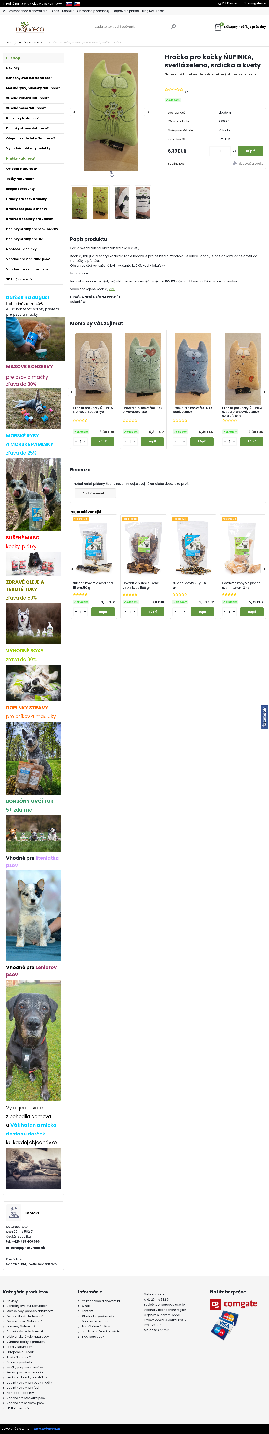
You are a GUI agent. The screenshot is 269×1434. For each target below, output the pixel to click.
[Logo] (30, 27)
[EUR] (69, 4)
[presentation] (74, 112)
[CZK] (77, 4)
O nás (55, 11)
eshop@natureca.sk (28, 1248)
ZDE (112, 289)
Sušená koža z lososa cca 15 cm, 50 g (93, 585)
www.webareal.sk (47, 1429)
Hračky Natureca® (30, 42)
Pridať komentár (95, 493)
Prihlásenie (229, 3)
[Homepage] (4, 11)
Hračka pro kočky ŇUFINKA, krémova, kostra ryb (93, 410)
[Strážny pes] (241, 164)
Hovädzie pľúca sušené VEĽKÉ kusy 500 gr (141, 585)
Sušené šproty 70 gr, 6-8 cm (191, 585)
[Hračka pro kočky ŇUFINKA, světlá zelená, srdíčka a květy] (111, 112)
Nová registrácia (255, 3)
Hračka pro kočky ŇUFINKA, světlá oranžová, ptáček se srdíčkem (242, 412)
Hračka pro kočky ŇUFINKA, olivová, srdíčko (143, 410)
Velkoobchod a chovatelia (28, 11)
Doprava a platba (126, 11)
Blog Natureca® (153, 11)
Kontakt (68, 11)
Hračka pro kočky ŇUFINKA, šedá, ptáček (193, 410)
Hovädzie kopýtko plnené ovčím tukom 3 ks (241, 585)
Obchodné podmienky (93, 11)
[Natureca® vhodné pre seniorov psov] (33, 983)
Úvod (9, 42)
